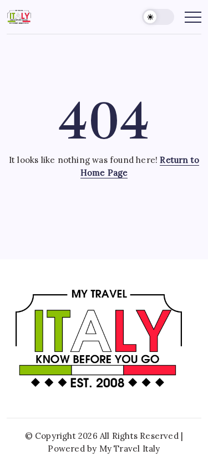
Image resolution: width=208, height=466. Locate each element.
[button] (158, 17)
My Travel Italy (129, 448)
